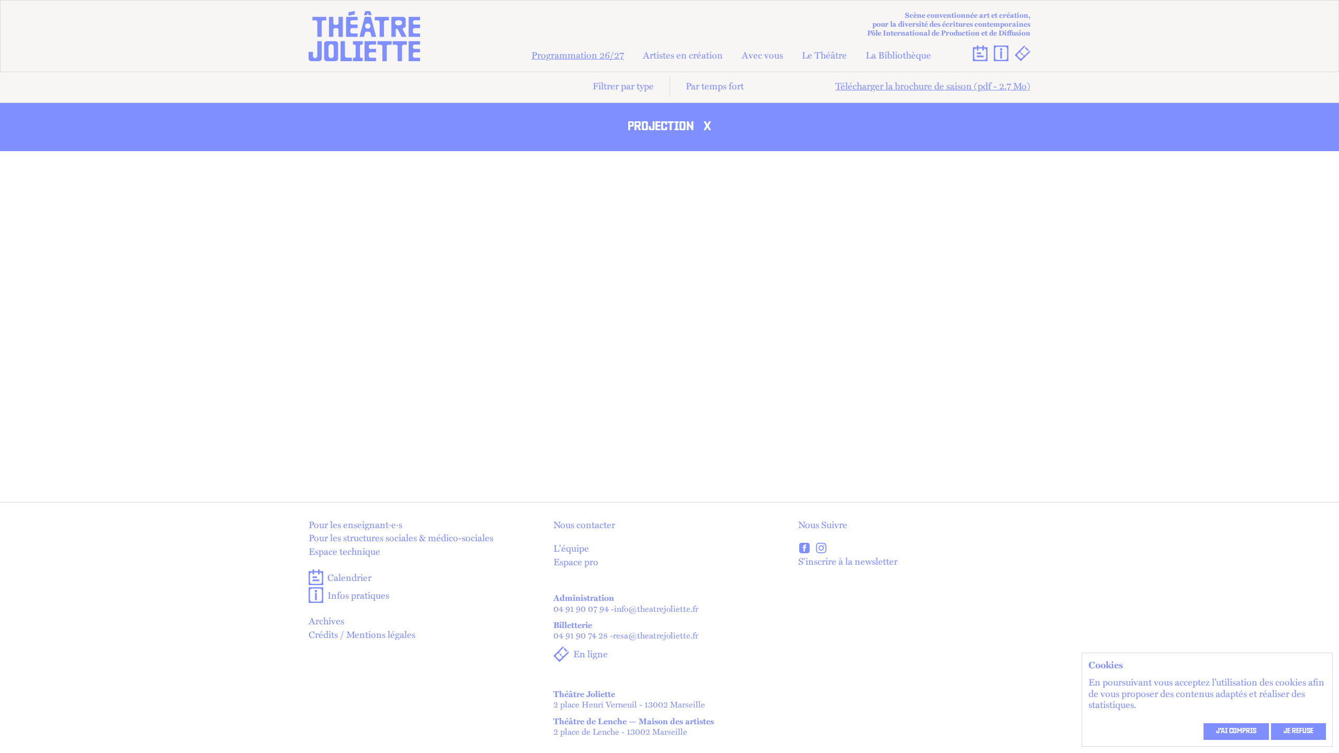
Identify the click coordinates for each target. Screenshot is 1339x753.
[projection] (804, 549)
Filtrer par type (623, 86)
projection (669, 127)
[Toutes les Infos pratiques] (1001, 53)
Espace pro (575, 562)
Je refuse (1298, 731)
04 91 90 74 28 (580, 635)
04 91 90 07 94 (581, 608)
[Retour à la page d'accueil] (364, 36)
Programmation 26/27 (577, 55)
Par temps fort (715, 86)
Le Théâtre (824, 55)
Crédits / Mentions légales (362, 635)
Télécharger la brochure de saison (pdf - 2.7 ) (932, 86)
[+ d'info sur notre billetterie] (1022, 53)
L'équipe (571, 548)
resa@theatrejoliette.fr (655, 635)
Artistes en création (683, 55)
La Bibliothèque (898, 55)
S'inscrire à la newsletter (848, 561)
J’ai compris (1236, 731)
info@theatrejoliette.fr (656, 608)
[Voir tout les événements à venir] (980, 53)
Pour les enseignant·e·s (355, 525)
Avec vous (762, 55)
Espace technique (344, 551)
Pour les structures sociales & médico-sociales (401, 538)
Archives (326, 621)
